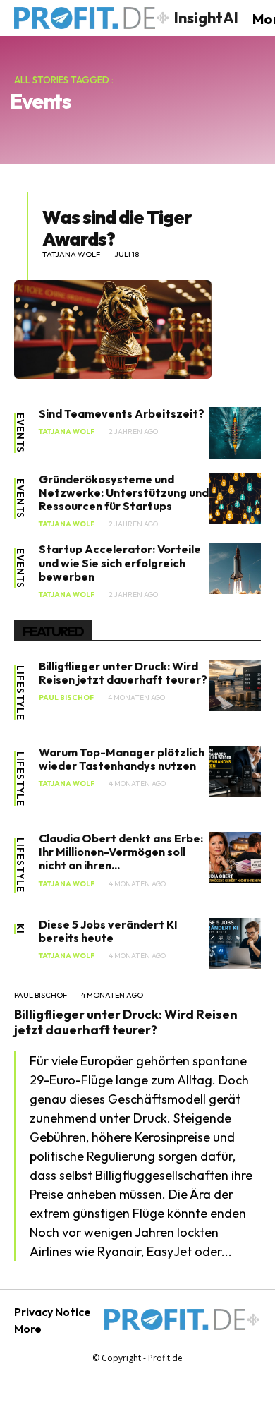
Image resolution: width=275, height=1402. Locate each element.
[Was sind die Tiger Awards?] (113, 329)
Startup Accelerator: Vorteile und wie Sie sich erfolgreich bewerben (120, 562)
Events (20, 433)
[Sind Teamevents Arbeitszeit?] (235, 433)
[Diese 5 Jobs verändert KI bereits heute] (235, 943)
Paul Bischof (66, 698)
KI (20, 929)
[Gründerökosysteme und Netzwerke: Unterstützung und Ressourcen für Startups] (235, 498)
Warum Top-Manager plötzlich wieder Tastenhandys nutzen (121, 759)
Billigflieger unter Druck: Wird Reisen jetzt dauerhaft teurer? (123, 673)
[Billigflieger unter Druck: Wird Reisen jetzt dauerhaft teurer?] (235, 685)
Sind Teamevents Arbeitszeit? (121, 413)
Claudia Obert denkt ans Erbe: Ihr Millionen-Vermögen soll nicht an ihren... (121, 851)
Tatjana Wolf (71, 254)
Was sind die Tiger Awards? (117, 227)
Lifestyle (20, 692)
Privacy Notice (52, 1312)
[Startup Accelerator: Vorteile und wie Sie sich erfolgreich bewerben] (235, 568)
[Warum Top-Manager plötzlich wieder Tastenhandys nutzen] (235, 771)
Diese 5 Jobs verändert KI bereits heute (108, 931)
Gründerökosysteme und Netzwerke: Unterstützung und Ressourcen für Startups (124, 492)
